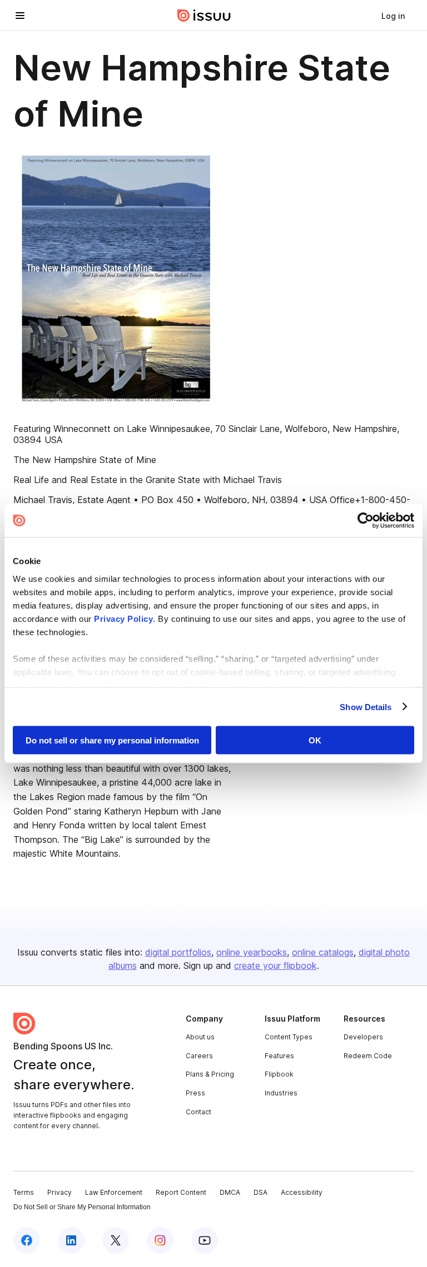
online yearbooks (251, 952)
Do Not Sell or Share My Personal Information (82, 1207)
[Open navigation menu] (20, 15)
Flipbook (279, 1074)
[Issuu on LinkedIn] (71, 1240)
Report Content (181, 1192)
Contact (198, 1112)
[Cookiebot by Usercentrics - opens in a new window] (365, 520)
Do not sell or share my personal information (112, 740)
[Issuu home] (204, 15)
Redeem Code (368, 1056)
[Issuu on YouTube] (204, 1240)
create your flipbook (275, 965)
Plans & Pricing (210, 1074)
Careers (199, 1056)
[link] (393, 15)
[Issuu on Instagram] (160, 1240)
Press (195, 1093)
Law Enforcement (113, 1192)
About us (200, 1037)
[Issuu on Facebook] (26, 1240)
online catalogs (323, 952)
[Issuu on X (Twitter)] (115, 1240)
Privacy (59, 1192)
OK (315, 740)
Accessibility (301, 1192)
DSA (260, 1192)
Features (279, 1056)
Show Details (365, 706)
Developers (363, 1037)
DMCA (230, 1192)
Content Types (288, 1037)
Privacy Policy (123, 618)
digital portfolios (178, 952)
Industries (281, 1093)
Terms (23, 1192)
